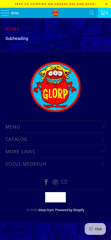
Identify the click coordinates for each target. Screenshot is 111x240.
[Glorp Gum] (55, 13)
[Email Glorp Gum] (64, 182)
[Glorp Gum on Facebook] (46, 182)
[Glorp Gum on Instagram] (55, 182)
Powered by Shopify (69, 210)
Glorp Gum (46, 210)
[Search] (92, 13)
